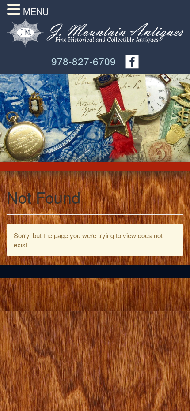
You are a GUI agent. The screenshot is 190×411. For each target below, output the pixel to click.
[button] (15, 9)
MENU (36, 11)
